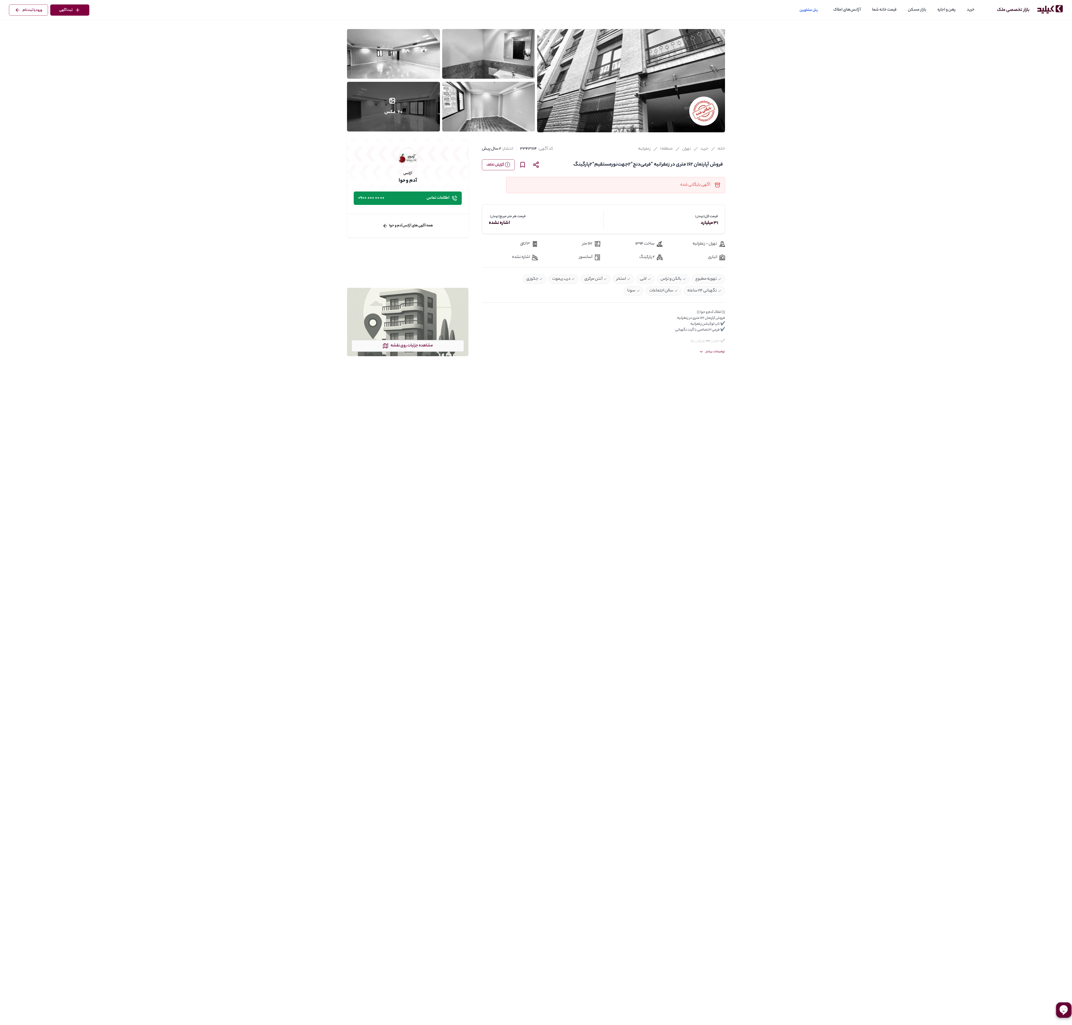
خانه (721, 149)
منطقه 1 (666, 149)
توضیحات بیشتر (715, 351)
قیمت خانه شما (884, 10)
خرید (971, 10)
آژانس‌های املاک (847, 10)
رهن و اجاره (946, 10)
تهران (686, 149)
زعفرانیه (644, 149)
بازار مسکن (917, 10)
